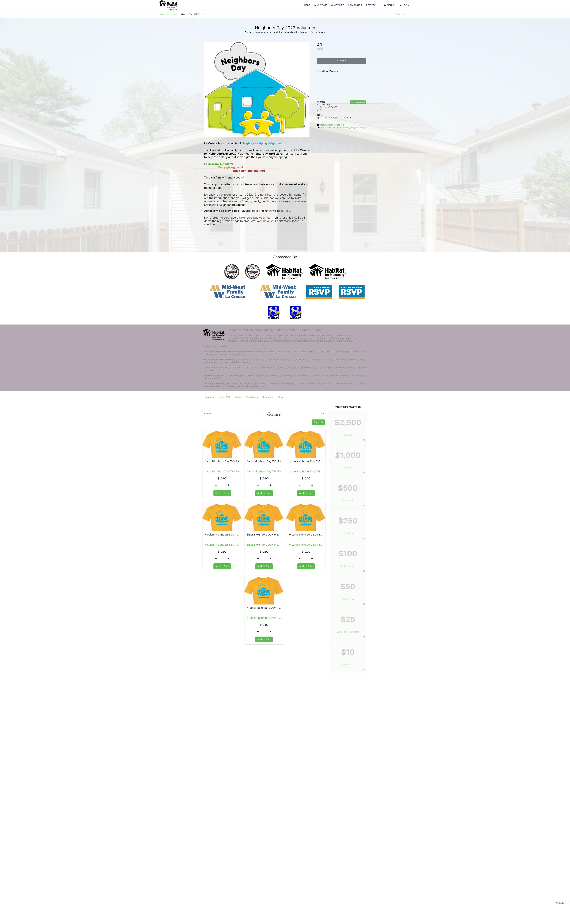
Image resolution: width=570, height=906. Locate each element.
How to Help (355, 5)
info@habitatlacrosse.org (332, 124)
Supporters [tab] (267, 397)
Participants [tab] (252, 397)
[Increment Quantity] (228, 485)
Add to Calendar (358, 102)
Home (307, 5)
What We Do (337, 5)
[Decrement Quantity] (215, 485)
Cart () (318, 422)
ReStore (371, 5)
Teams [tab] (238, 397)
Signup (391, 5)
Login (406, 5)
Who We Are (320, 5)
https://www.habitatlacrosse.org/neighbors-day (342, 127)
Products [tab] (209, 397)
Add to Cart (222, 493)
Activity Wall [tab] (224, 397)
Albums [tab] (281, 397)
